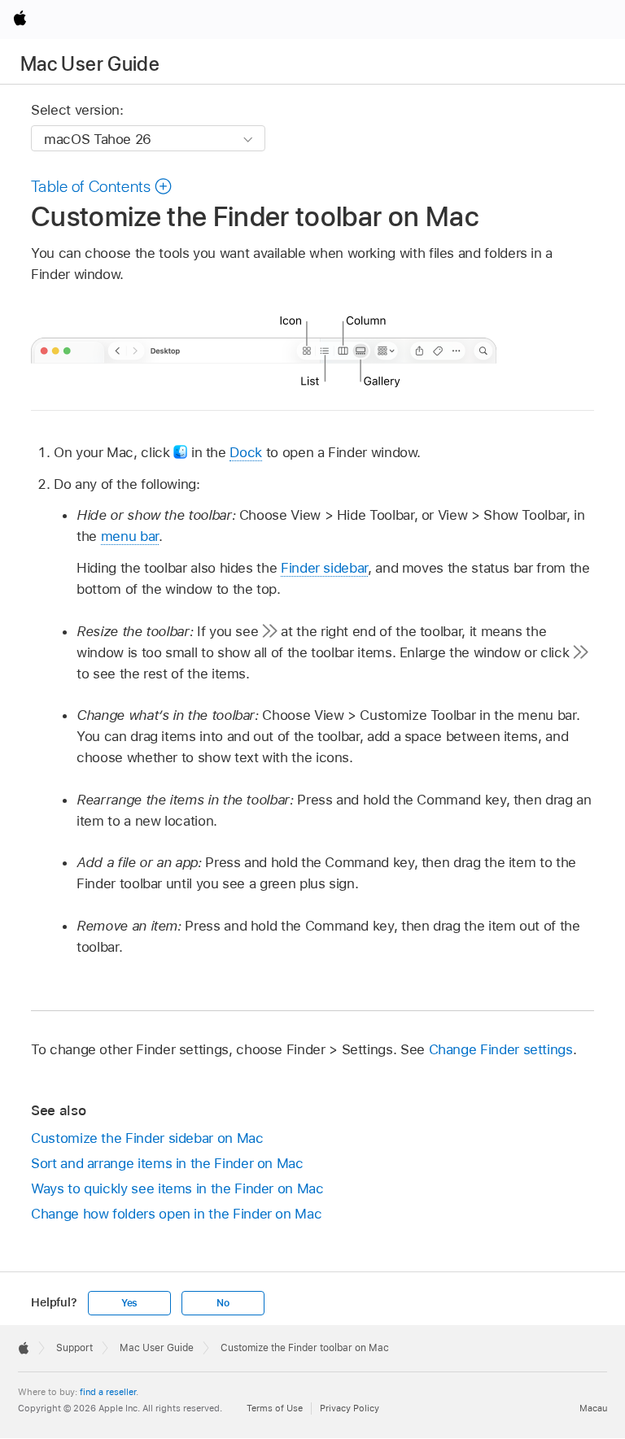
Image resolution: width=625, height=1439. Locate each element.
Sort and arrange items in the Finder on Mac (167, 1163)
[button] (102, 186)
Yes (129, 1303)
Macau (593, 1408)
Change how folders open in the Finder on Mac (176, 1214)
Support (74, 1348)
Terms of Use (275, 1408)
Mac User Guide (90, 64)
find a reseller (108, 1392)
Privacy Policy (349, 1408)
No (222, 1303)
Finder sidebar (324, 568)
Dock (245, 452)
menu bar (130, 536)
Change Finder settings (501, 1049)
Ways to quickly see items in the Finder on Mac (177, 1188)
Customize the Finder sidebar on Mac (147, 1138)
